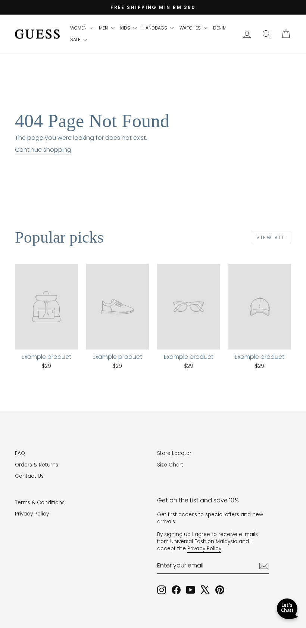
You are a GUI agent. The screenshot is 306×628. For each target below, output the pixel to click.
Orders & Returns (36, 464)
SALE (75, 39)
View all (270, 237)
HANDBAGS (155, 28)
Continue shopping (43, 150)
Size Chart (170, 464)
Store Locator (174, 453)
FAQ (20, 453)
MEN (104, 28)
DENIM (220, 28)
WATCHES (190, 28)
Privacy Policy (32, 513)
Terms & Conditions (40, 502)
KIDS (125, 28)
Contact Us (29, 476)
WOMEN (79, 28)
